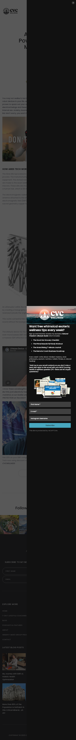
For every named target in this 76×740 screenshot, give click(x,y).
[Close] (73, 2)
